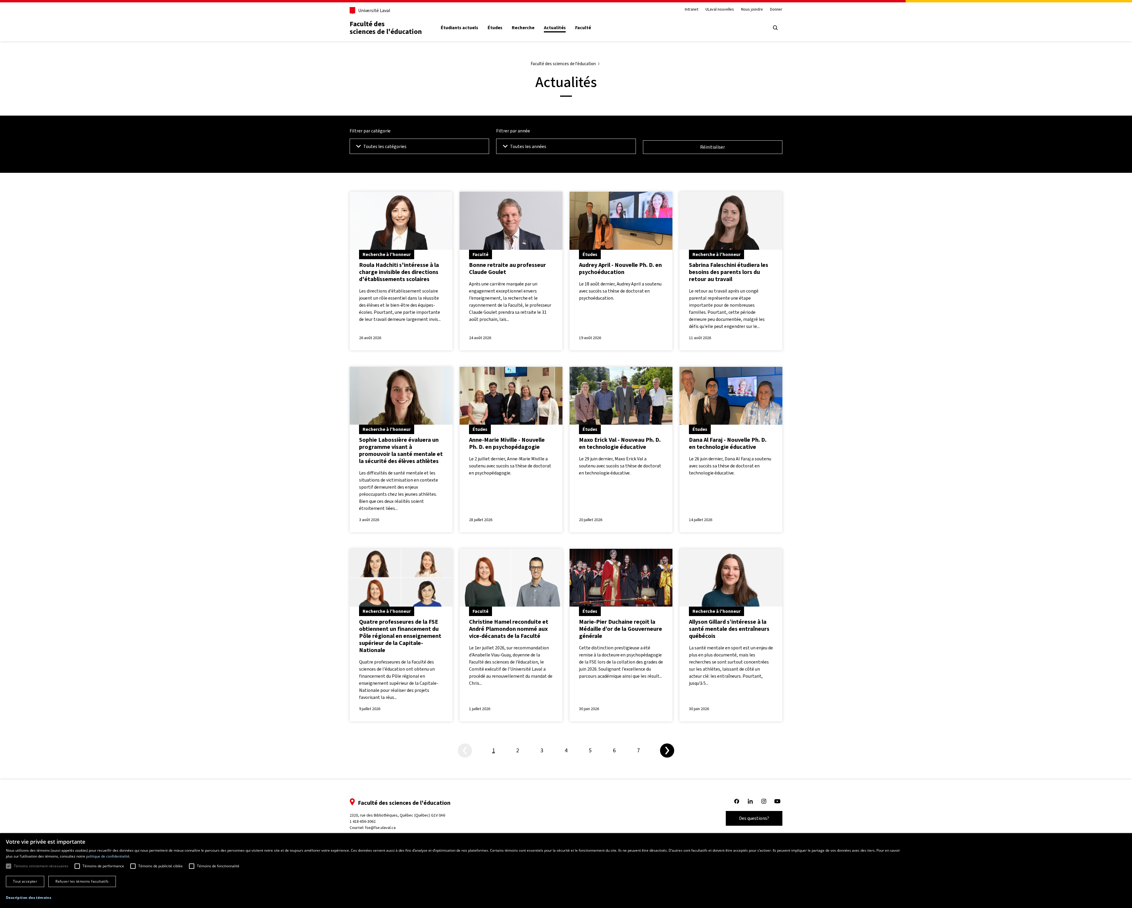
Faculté (583, 28)
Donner (776, 9)
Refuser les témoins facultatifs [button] (81, 881)
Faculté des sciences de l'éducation (386, 27)
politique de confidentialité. (108, 856)
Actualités (555, 28)
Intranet (691, 9)
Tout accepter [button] (25, 881)
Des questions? (754, 818)
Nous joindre (752, 9)
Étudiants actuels (459, 28)
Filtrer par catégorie (370, 131)
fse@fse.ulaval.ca (380, 827)
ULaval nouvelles (719, 9)
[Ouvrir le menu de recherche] (775, 28)
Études (495, 28)
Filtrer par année (513, 131)
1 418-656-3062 (363, 821)
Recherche (523, 28)
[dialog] (566, 870)
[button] (28, 897)
